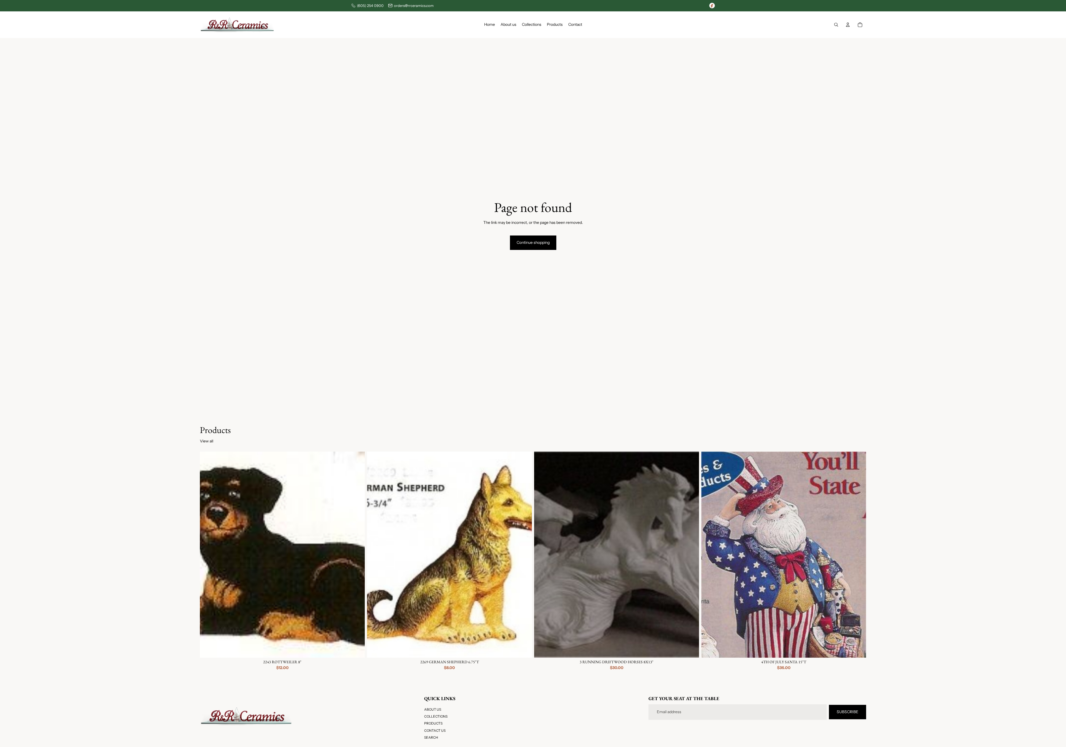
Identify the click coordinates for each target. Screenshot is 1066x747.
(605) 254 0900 (370, 5)
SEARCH (431, 737)
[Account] (848, 25)
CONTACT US (435, 730)
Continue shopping (533, 242)
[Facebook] (712, 5)
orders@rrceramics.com (414, 5)
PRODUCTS (433, 723)
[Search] (836, 25)
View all (206, 441)
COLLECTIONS (435, 716)
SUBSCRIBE (847, 711)
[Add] (356, 649)
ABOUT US (432, 709)
